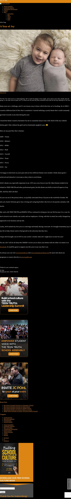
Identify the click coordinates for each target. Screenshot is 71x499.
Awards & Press (8, 417)
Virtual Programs (8, 432)
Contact (6, 10)
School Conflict (8, 430)
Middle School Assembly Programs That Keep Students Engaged (21, 411)
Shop (8, 19)
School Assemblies (8, 425)
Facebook (3, 247)
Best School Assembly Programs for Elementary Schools (18, 405)
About (9, 16)
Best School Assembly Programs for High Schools (17, 407)
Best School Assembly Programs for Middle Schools (17, 408)
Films (8, 18)
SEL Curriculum (8, 427)
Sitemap (6, 435)
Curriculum (10, 13)
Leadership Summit (9, 8)
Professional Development (10, 9)
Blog (8, 15)
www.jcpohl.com (26, 257)
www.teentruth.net (22, 253)
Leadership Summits (9, 426)
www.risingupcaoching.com (40, 253)
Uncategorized (7, 420)
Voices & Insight (8, 422)
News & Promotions (9, 419)
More (5, 12)
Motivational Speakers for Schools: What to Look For (18, 410)
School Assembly (8, 6)
